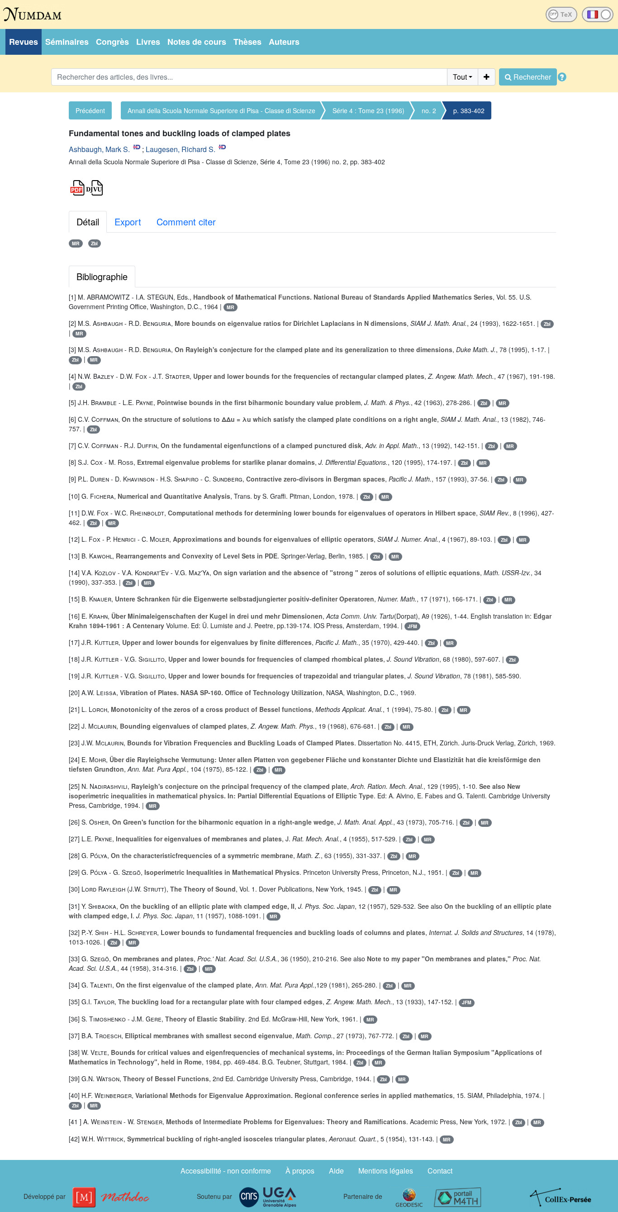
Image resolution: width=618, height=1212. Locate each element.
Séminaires (67, 42)
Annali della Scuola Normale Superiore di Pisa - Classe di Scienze (221, 110)
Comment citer (186, 221)
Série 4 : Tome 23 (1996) (368, 110)
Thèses (247, 42)
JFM (412, 626)
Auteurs (284, 42)
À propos (299, 1170)
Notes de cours (196, 42)
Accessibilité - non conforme (226, 1170)
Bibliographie (102, 276)
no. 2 (429, 110)
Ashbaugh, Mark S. (99, 149)
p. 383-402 (469, 110)
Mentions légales (385, 1170)
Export (127, 221)
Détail (87, 221)
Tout (460, 77)
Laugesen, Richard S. (180, 149)
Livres (148, 42)
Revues (23, 42)
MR (76, 243)
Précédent (90, 110)
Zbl (94, 243)
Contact (440, 1170)
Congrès (112, 42)
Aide (336, 1170)
